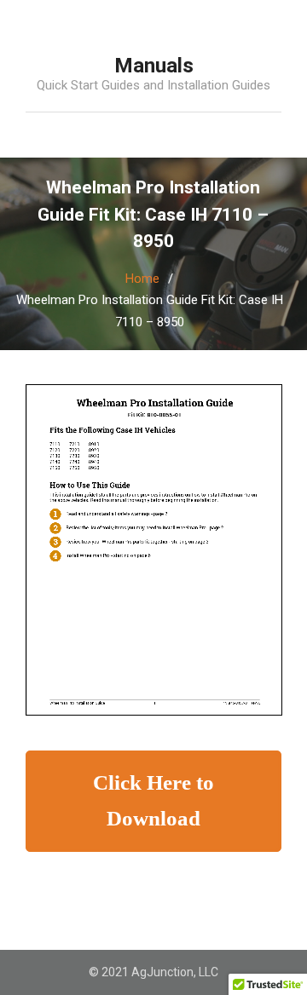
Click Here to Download (153, 801)
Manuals (154, 66)
